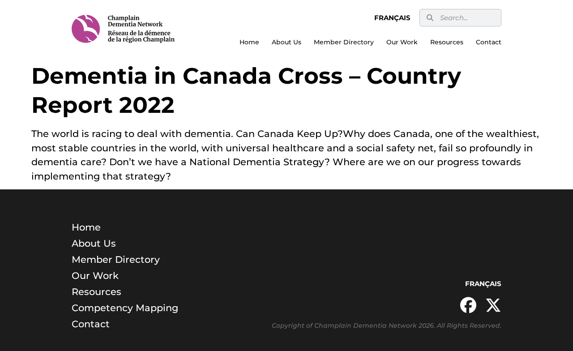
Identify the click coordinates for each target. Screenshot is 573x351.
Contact (488, 42)
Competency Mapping (125, 308)
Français (392, 17)
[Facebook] (468, 305)
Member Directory (344, 42)
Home (249, 42)
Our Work (402, 42)
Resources (446, 42)
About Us (286, 42)
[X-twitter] (493, 305)
